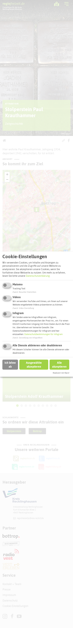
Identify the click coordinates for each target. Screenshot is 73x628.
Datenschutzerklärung (38, 276)
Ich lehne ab (10, 364)
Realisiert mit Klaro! (61, 373)
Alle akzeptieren (59, 364)
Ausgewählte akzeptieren (34, 364)
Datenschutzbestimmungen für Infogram (43, 334)
